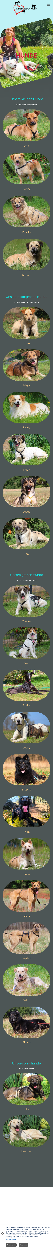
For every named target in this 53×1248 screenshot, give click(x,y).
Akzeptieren (11, 1245)
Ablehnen (23, 1245)
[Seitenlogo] (26, 8)
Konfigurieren (11, 1239)
